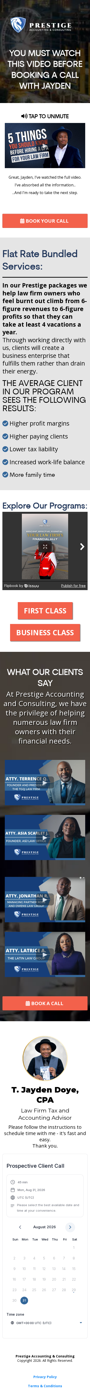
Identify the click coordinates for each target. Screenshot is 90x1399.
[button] (45, 1196)
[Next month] (70, 1227)
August (39, 1227)
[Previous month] (20, 1227)
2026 (51, 1227)
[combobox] (46, 1323)
